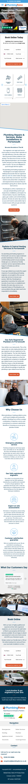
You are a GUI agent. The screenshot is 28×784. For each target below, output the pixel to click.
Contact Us (19, 736)
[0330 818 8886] (8, 1)
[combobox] (4, 54)
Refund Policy (7, 772)
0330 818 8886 (15, 1)
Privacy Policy (20, 772)
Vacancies (5, 739)
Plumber (18, 733)
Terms (13, 772)
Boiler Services (20, 729)
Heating (4, 733)
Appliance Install (7, 736)
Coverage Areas (21, 739)
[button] (2, 5)
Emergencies (6, 729)
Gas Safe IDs (9, 175)
